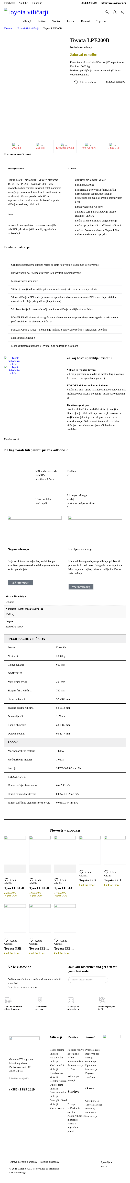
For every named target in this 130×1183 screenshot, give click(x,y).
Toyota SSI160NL (115, 880)
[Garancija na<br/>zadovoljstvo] (71, 1000)
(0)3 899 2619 (89, 3)
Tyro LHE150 (39, 888)
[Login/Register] (114, 12)
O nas (89, 1088)
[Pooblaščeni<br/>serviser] (40, 1000)
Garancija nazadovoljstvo (73, 1007)
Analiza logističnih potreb (73, 1127)
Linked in (37, 3)
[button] (33, 376)
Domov (8, 28)
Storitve (73, 1091)
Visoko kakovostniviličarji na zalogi (13, 1007)
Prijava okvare (93, 1049)
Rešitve (73, 1037)
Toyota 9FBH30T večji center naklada (40, 948)
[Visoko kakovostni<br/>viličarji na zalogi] (8, 1000)
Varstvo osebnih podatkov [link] (24, 1161)
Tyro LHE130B (65, 888)
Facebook (9, 3)
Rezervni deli (92, 1053)
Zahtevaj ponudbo (115, 81)
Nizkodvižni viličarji (28, 28)
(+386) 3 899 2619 (22, 1089)
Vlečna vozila (57, 1108)
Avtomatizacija (75, 1065)
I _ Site (71, 1069)
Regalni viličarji (58, 1081)
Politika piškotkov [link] (49, 1161)
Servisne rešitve (76, 1061)
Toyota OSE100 (15, 948)
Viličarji (56, 1037)
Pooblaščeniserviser (41, 1007)
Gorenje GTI (92, 1100)
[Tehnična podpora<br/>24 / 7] (102, 1000)
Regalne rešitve (76, 1049)
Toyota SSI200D (90, 880)
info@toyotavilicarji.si (113, 3)
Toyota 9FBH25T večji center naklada (65, 948)
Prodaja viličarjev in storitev (74, 1108)
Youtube (23, 3)
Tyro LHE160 (14, 888)
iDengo (22, 1172)
